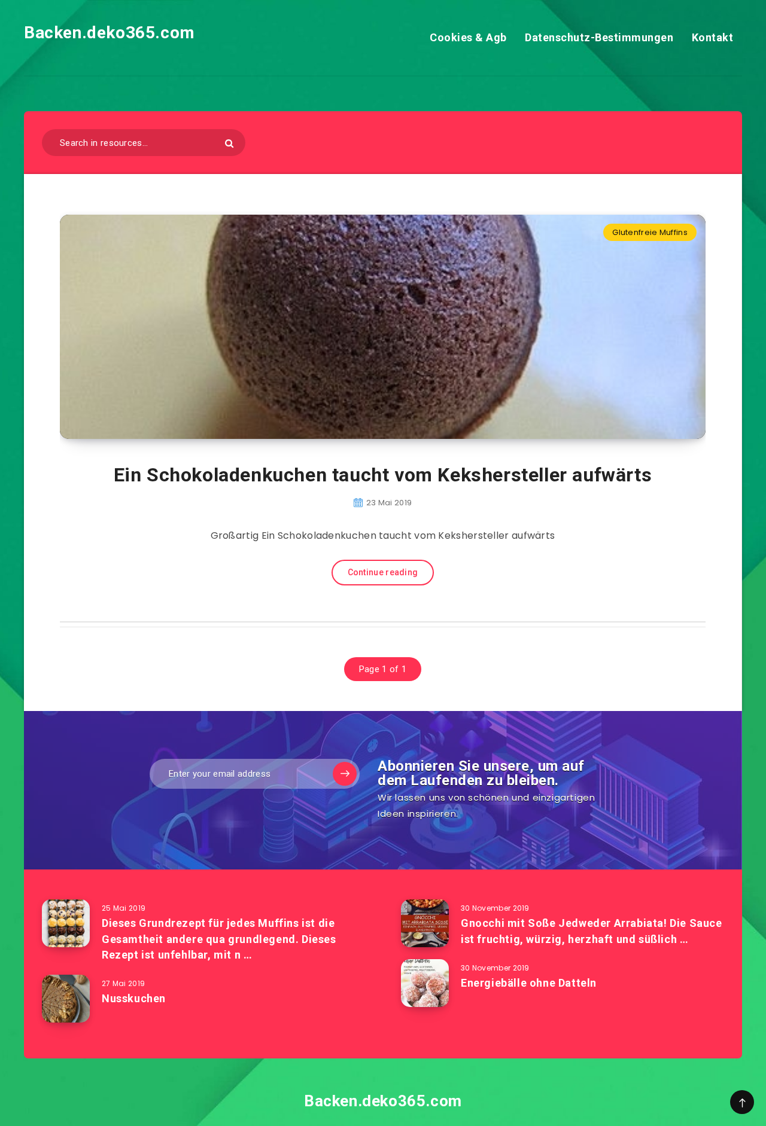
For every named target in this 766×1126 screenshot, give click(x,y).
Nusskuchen (134, 998)
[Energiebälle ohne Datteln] (425, 983)
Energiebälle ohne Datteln (529, 983)
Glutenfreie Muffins (650, 232)
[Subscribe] (345, 774)
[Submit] (229, 143)
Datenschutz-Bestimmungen (599, 37)
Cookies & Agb (468, 37)
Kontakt (713, 37)
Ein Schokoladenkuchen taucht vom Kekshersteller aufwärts (383, 474)
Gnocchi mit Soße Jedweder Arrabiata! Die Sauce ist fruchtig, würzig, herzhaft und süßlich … (591, 931)
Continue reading (383, 572)
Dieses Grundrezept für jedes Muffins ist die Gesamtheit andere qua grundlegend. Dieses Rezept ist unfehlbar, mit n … (219, 938)
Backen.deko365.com (109, 32)
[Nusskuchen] (66, 999)
